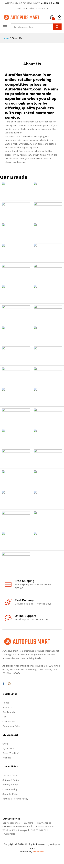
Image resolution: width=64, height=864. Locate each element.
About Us (7, 707)
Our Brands (8, 712)
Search (57, 26)
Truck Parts (8, 833)
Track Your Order (25, 8)
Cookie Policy (9, 789)
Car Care (28, 822)
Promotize (38, 851)
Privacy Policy (10, 784)
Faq (4, 716)
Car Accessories (11, 822)
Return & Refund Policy (15, 798)
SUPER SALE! (38, 830)
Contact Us (42, 8)
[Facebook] (3, 684)
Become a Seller (50, 2)
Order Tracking (10, 753)
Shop (5, 743)
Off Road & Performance (16, 826)
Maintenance (44, 822)
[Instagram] (9, 684)
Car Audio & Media (44, 826)
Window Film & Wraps (14, 830)
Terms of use (9, 775)
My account (8, 748)
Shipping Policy (10, 780)
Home (5, 702)
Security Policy (10, 794)
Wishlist (6, 757)
